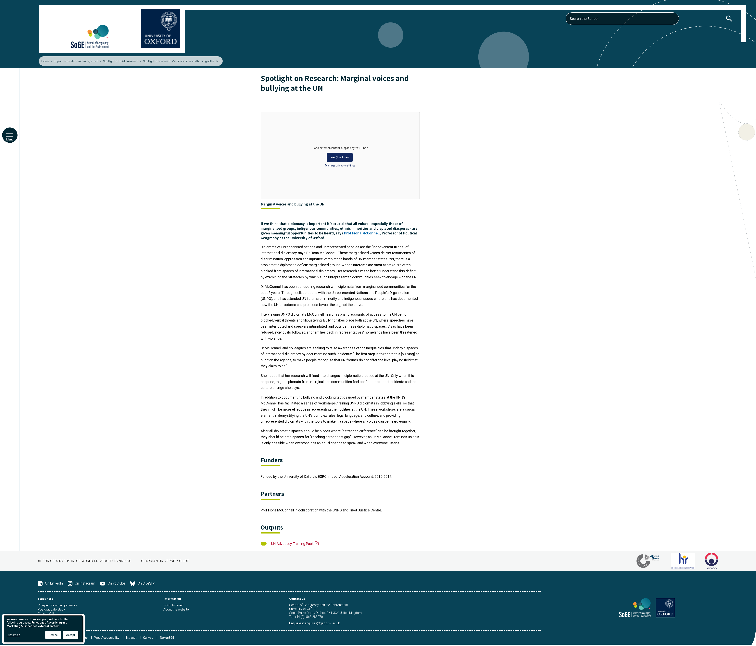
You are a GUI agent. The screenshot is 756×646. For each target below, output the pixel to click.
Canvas (148, 637)
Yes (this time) (340, 157)
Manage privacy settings (340, 165)
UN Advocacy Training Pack (292, 544)
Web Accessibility (107, 637)
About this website (176, 609)
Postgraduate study (51, 609)
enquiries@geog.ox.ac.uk (322, 623)
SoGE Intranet (173, 605)
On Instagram (85, 583)
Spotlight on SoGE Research (120, 61)
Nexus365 (167, 637)
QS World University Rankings (103, 561)
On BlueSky (146, 583)
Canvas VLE (46, 613)
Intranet (131, 637)
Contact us (297, 599)
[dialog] (43, 629)
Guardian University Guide (165, 561)
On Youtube (116, 583)
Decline (53, 635)
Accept (70, 635)
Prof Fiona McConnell (362, 233)
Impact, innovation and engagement (76, 61)
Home (45, 61)
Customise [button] (13, 635)
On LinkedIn (54, 583)
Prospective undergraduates (57, 605)
